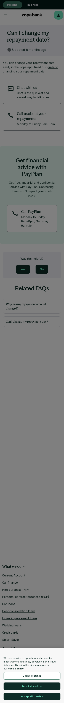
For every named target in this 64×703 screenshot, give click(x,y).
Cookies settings (32, 675)
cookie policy (16, 668)
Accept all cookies (32, 696)
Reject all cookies (32, 686)
